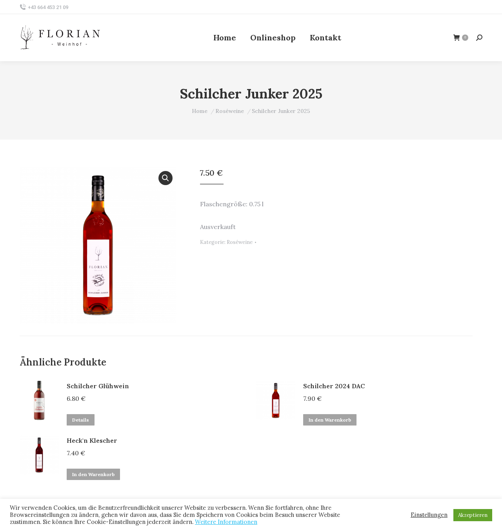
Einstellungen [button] (429, 514)
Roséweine (240, 242)
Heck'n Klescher (92, 440)
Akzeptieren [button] (472, 515)
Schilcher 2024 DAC (334, 386)
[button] (165, 178)
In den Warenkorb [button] (330, 420)
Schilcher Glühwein (98, 386)
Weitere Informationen (226, 522)
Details (80, 420)
